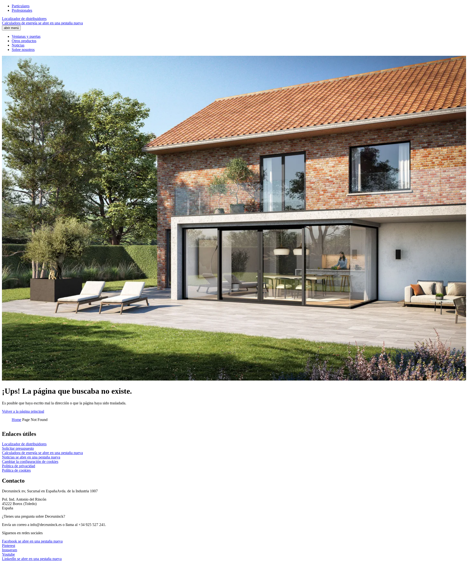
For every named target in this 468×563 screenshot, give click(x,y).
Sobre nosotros (23, 50)
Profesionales (22, 10)
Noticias (18, 45)
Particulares (20, 6)
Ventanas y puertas (26, 36)
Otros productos (24, 41)
